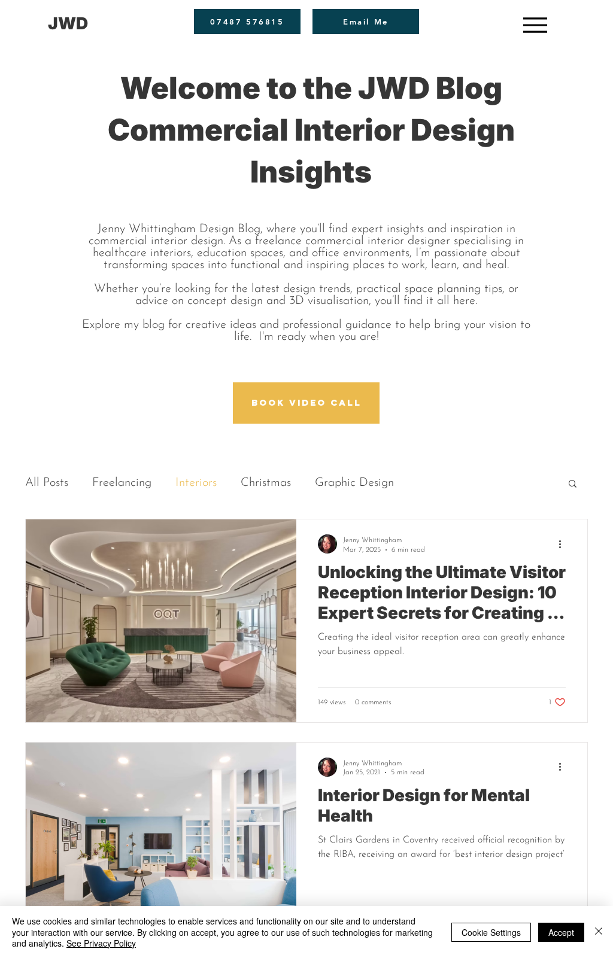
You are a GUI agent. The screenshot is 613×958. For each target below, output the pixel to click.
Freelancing (121, 483)
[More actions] (564, 544)
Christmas (266, 483)
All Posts (46, 483)
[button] (572, 484)
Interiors (196, 483)
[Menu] (535, 25)
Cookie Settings (491, 932)
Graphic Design (354, 483)
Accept (561, 932)
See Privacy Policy (101, 943)
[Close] (598, 932)
